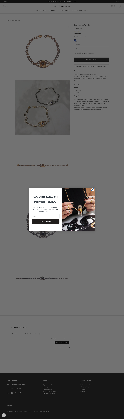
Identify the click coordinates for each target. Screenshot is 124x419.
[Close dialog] (92, 189)
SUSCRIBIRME (46, 221)
